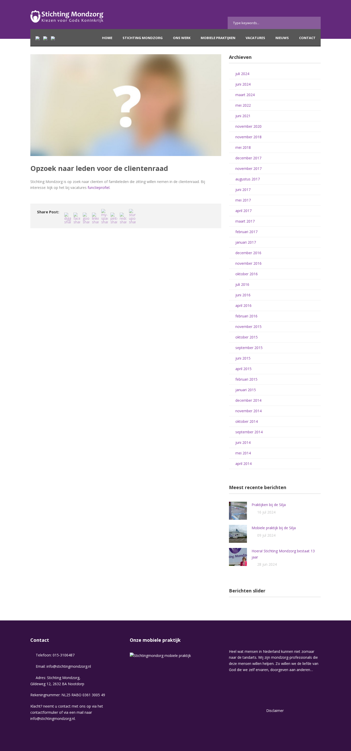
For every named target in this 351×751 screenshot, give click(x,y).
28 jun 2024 (267, 564)
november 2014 (248, 410)
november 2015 (248, 326)
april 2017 (243, 210)
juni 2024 (243, 84)
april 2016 (243, 305)
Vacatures (255, 37)
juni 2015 (243, 358)
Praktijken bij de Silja (269, 504)
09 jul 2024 (266, 535)
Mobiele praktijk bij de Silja (274, 527)
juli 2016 (242, 284)
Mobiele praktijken (218, 37)
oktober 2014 (246, 421)
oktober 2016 (246, 273)
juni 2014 (243, 442)
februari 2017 (246, 231)
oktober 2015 (246, 337)
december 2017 (248, 157)
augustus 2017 (247, 179)
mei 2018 (243, 147)
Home (107, 37)
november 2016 (248, 263)
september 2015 (249, 347)
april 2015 (243, 368)
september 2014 (249, 431)
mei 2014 (243, 453)
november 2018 (248, 136)
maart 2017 (245, 221)
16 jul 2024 (266, 512)
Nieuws (282, 37)
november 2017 (248, 168)
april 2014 (243, 463)
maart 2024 (245, 94)
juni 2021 (243, 115)
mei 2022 (243, 105)
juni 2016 (243, 294)
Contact (307, 37)
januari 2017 (245, 242)
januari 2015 (245, 389)
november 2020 (248, 126)
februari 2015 (246, 379)
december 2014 (248, 400)
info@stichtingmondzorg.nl (69, 666)
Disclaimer (275, 710)
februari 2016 (246, 316)
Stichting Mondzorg (143, 37)
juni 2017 (243, 189)
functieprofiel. (99, 187)
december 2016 (248, 252)
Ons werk (181, 37)
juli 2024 (242, 73)
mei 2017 (243, 200)
